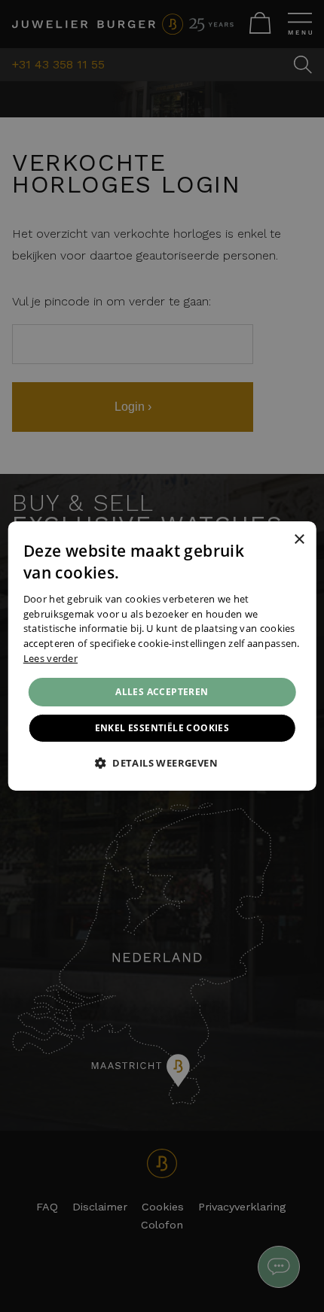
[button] (162, 763)
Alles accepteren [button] (161, 691)
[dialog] (162, 656)
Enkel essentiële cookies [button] (162, 727)
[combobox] (278, 540)
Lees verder (50, 658)
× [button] (298, 539)
